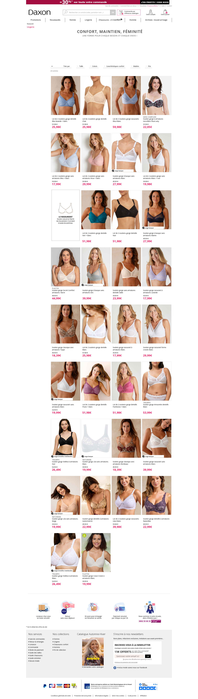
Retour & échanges (36, 642)
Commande (33, 647)
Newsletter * (149, 6)
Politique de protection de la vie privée (126, 662)
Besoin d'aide (34, 661)
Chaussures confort (61, 644)
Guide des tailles (35, 653)
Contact (169, 6)
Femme (73, 20)
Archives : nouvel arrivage (156, 20)
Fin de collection (60, 650)
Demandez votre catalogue (93, 667)
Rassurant (30, 24)
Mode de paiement (36, 650)
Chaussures (111, 20)
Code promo (132, 696)
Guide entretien (35, 658)
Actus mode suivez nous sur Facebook (132, 667)
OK (148, 656)
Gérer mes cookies (118, 696)
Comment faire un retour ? (128, 6)
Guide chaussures (36, 655)
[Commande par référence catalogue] (121, 12)
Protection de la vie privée (82, 696)
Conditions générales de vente (61, 696)
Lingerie (88, 20)
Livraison (32, 644)
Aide (163, 6)
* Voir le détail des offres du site (36, 627)
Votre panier (165, 14)
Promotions (36, 20)
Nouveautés (55, 20)
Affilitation (143, 696)
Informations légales (101, 696)
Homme (132, 20)
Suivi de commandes (37, 639)
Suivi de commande (111, 6)
